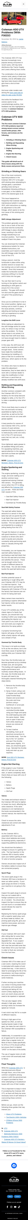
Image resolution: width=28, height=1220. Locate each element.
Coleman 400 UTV (16, 1068)
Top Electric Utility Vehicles (16, 1117)
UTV (5, 1128)
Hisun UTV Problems (13, 1114)
